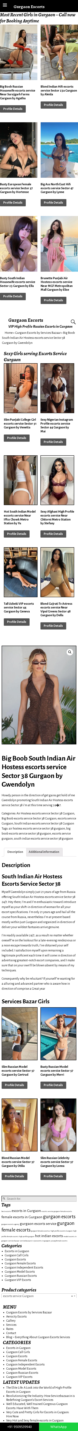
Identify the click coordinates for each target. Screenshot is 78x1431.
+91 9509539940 (19, 1427)
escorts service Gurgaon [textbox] (38, 1296)
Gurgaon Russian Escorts (21, 1275)
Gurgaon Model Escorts (20, 1271)
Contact (11, 1333)
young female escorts (59, 1241)
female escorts (66, 1211)
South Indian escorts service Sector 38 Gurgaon (44, 823)
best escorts (6, 1211)
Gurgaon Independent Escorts (24, 1267)
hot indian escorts (49, 1236)
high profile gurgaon (26, 1236)
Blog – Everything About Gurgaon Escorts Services (38, 1337)
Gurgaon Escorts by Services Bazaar (38, 332)
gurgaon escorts (59, 1216)
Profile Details (12, 109)
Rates (9, 1329)
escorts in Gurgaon (26, 1211)
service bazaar (13, 1241)
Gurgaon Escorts (25, 320)
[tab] (15, 852)
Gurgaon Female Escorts (20, 1263)
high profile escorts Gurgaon (62, 1231)
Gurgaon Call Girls (16, 1255)
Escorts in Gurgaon (17, 1251)
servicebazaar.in (26, 1241)
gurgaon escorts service (38, 1224)
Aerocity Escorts (16, 1316)
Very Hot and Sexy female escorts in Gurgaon (34, 1420)
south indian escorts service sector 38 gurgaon (43, 838)
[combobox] (39, 1295)
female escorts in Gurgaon (21, 1217)
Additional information (44, 852)
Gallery (11, 1320)
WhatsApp (58, 1427)
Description (15, 852)
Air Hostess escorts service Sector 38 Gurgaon (45, 813)
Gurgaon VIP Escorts (18, 1280)
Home (9, 332)
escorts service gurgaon (51, 1211)
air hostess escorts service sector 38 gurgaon (37, 828)
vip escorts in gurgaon (41, 1241)
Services (11, 1325)
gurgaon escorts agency (10, 1224)
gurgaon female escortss (40, 1231)
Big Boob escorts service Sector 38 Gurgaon (29, 818)
